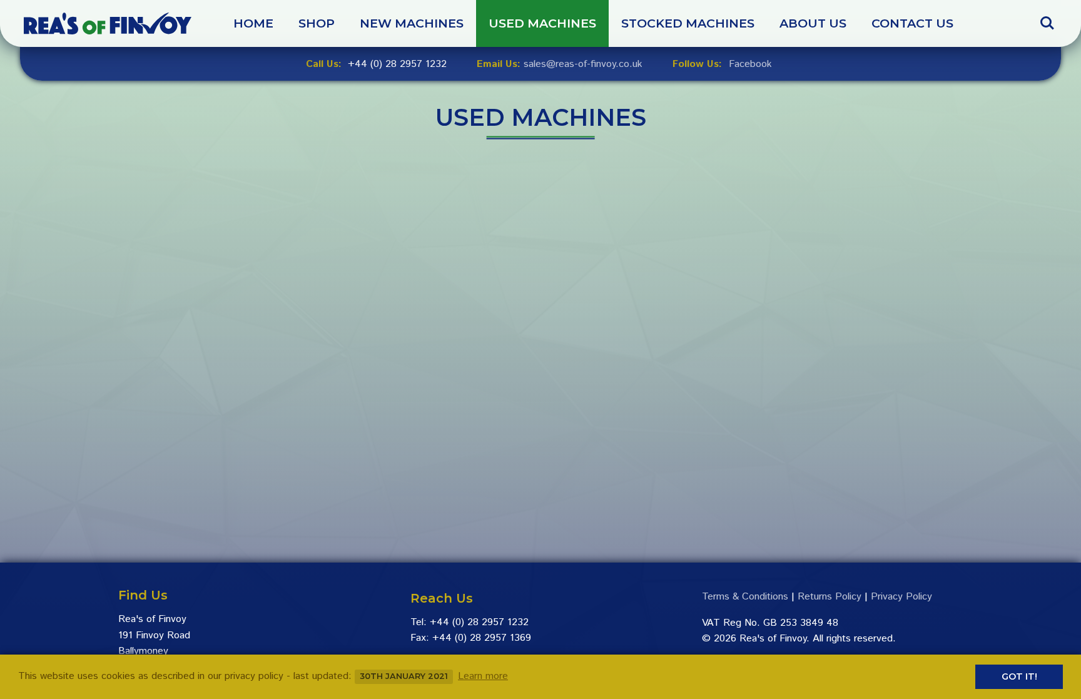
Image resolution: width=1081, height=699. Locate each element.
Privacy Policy (901, 596)
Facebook (750, 64)
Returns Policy (829, 596)
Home (253, 23)
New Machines (412, 23)
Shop (316, 23)
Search (1047, 17)
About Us (812, 23)
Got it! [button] (1019, 676)
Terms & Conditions (745, 596)
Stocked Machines (687, 23)
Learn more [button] (483, 676)
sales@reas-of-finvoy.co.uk (583, 64)
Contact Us (912, 23)
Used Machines (542, 23)
